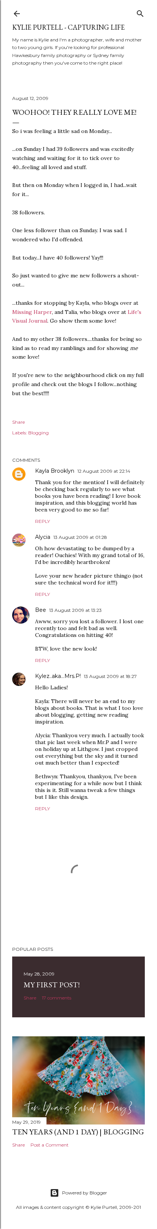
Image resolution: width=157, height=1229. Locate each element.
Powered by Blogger (84, 1193)
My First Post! (52, 985)
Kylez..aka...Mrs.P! (58, 676)
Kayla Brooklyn (54, 470)
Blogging (38, 433)
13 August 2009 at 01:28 (80, 537)
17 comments (56, 998)
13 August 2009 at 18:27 (110, 676)
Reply (42, 521)
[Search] (140, 12)
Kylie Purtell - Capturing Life (68, 27)
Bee (40, 610)
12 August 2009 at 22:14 (103, 471)
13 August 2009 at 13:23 (75, 610)
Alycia (42, 537)
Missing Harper (32, 312)
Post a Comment (49, 1145)
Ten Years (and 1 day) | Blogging (78, 1132)
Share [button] (18, 422)
